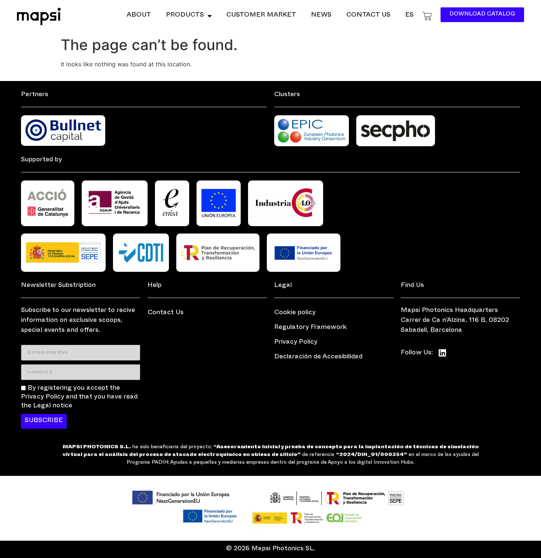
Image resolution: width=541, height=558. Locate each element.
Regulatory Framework (310, 328)
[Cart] (427, 16)
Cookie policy (295, 313)
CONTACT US (368, 15)
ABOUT (139, 15)
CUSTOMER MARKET (261, 15)
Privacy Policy (296, 342)
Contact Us (166, 313)
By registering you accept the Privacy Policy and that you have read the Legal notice (79, 397)
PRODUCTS (185, 15)
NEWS (321, 15)
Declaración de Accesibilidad (318, 357)
